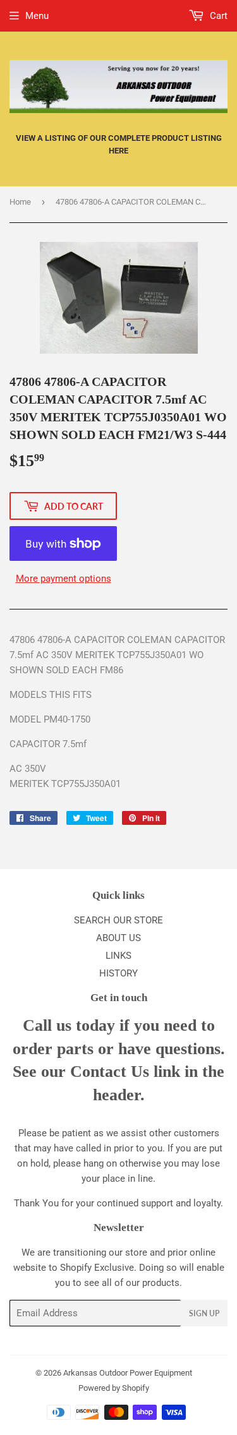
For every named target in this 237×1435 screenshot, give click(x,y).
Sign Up (204, 1313)
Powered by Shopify (113, 1388)
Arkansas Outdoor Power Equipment (127, 1373)
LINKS (118, 955)
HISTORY (118, 973)
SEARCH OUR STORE (118, 920)
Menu (37, 15)
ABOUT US (118, 938)
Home (20, 202)
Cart (217, 15)
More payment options (63, 578)
